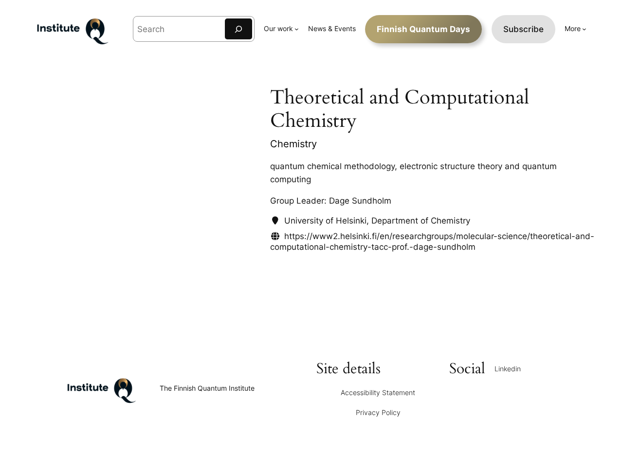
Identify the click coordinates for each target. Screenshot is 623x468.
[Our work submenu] (296, 29)
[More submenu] (584, 29)
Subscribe (523, 29)
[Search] (238, 28)
